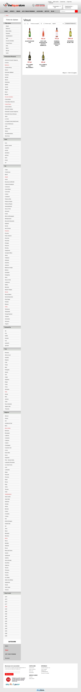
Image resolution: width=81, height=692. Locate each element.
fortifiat (6, 335)
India (7, 45)
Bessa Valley (8, 31)
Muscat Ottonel (8, 294)
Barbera (6, 270)
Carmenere (7, 186)
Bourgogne (7, 433)
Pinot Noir (7, 240)
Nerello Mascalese (9, 296)
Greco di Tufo (8, 208)
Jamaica (7, 399)
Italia (6, 367)
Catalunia (7, 440)
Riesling (6, 248)
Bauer (6, 92)
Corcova (7, 62)
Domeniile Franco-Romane (11, 114)
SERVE (6, 84)
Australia (7, 357)
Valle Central (7, 496)
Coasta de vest (8, 447)
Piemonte (7, 474)
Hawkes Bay (7, 523)
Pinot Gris (7, 238)
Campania (7, 438)
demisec (7, 155)
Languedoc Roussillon (10, 462)
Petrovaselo (7, 128)
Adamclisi (7, 501)
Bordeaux (7, 430)
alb (5, 330)
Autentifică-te (68, 7)
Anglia (6, 377)
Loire (6, 467)
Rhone (6, 482)
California (7, 435)
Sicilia (6, 486)
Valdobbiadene (9, 35)
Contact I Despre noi (45, 667)
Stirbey (6, 131)
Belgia (6, 382)
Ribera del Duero (8, 550)
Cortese (6, 194)
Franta (6, 364)
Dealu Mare (7, 452)
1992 (6, 626)
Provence (7, 477)
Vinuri (18, 11)
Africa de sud (8, 355)
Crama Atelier (8, 99)
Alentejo (6, 504)
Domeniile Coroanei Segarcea (11, 111)
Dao (6, 518)
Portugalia (7, 369)
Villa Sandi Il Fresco (43, 65)
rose (6, 340)
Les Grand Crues (8, 464)
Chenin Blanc (8, 189)
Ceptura (6, 442)
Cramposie (7, 196)
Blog (52, 11)
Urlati (6, 491)
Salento (6, 553)
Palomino (8, 33)
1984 (6, 609)
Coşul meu (69, 1)
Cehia (6, 384)
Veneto (6, 584)
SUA (6, 374)
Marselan (7, 287)
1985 (6, 611)
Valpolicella (7, 582)
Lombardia (7, 469)
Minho (7, 48)
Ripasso (6, 304)
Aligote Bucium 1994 (29, 42)
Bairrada (7, 509)
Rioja (6, 484)
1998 (6, 633)
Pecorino (7, 233)
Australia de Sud (8, 423)
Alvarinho (7, 262)
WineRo (6, 89)
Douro (6, 455)
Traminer (7, 316)
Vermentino (7, 319)
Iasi (5, 526)
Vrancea (7, 589)
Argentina (7, 379)
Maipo (6, 472)
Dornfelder (7, 272)
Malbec (6, 284)
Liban (6, 401)
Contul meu (62, 1)
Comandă (51, 2)
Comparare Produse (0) (70, 23)
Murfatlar (7, 543)
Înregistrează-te (68, 6)
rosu (6, 333)
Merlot (6, 174)
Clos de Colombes (10, 40)
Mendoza (7, 535)
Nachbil (6, 77)
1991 (6, 623)
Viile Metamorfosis (9, 133)
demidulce (7, 152)
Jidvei (6, 116)
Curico (6, 450)
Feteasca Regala (8, 204)
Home (6, 11)
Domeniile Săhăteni (9, 72)
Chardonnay (7, 172)
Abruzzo (6, 416)
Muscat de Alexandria (9, 221)
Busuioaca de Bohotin (9, 181)
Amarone (7, 265)
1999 (6, 635)
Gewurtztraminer (8, 206)
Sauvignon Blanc (8, 252)
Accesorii (40, 11)
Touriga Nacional (8, 314)
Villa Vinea (7, 136)
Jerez (6, 528)
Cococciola (7, 191)
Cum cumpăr (44, 669)
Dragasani (7, 457)
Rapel (6, 479)
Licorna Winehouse (9, 123)
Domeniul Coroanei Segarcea (11, 60)
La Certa (7, 119)
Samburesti (7, 555)
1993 (6, 628)
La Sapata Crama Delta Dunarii (11, 121)
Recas (6, 548)
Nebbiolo (7, 223)
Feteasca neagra (8, 201)
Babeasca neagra (9, 267)
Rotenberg (7, 82)
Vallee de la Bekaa (9, 580)
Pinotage (7, 243)
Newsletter (31, 672)
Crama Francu (9, 43)
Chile (6, 362)
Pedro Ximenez (8, 235)
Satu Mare (7, 562)
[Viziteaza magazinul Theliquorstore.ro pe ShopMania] (40, 689)
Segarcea (7, 565)
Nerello (6, 226)
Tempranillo (7, 311)
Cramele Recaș (8, 67)
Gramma (7, 74)
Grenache (7, 211)
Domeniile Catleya (9, 109)
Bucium (6, 94)
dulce (6, 157)
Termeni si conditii (45, 673)
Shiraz (6, 255)
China (6, 386)
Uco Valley (7, 577)
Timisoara (7, 570)
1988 (6, 618)
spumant (7, 345)
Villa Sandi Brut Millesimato (29, 66)
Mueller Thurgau (8, 289)
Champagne (7, 445)
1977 (6, 604)
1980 (7, 38)
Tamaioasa (7, 309)
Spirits (12, 11)
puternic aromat (8, 145)
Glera (6, 277)
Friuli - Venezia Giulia (9, 460)
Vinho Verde (7, 587)
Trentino (6, 575)
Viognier (7, 323)
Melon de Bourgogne (9, 216)
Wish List (31, 670)
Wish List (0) (55, 1)
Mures (6, 540)
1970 (6, 596)
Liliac (6, 126)
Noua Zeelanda (8, 404)
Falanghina (7, 275)
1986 (6, 614)
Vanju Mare (7, 499)
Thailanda (7, 409)
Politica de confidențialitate (44, 671)
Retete (47, 11)
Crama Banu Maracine (10, 101)
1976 (6, 601)
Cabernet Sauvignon (9, 184)
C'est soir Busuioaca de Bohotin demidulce (43, 43)
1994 (6, 631)
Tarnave (6, 567)
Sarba (7, 53)
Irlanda (6, 394)
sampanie (7, 343)
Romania (7, 352)
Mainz (6, 531)
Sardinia (7, 557)
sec (5, 162)
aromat (6, 150)
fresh (6, 143)
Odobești (7, 545)
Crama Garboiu (8, 106)
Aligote (7, 26)
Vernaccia (7, 321)
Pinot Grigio (7, 299)
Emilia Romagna (8, 521)
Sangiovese (7, 250)
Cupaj (6, 169)
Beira (6, 425)
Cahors (6, 511)
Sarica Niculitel (8, 560)
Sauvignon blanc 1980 (70, 41)
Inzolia (6, 213)
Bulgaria (7, 360)
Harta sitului (31, 678)
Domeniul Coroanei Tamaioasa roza (57, 43)
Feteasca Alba (8, 199)
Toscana (7, 489)
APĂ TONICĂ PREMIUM (28, 11)
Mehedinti (7, 533)
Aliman (6, 506)
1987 (6, 616)
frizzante (7, 338)
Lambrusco (7, 282)
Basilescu (8, 28)
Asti (5, 420)
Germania (7, 389)
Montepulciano (8, 218)
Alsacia (6, 418)
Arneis (6, 179)
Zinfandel (7, 260)
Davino (6, 70)
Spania (6, 372)
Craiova (6, 516)
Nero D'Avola (8, 228)
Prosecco (7, 245)
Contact (49, 1)
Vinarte (6, 87)
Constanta (7, 513)
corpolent (7, 148)
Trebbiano (7, 257)
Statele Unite (7, 406)
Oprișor (6, 79)
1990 (6, 621)
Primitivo (7, 301)
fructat (6, 160)
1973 (6, 599)
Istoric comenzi (32, 669)
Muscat (7, 50)
